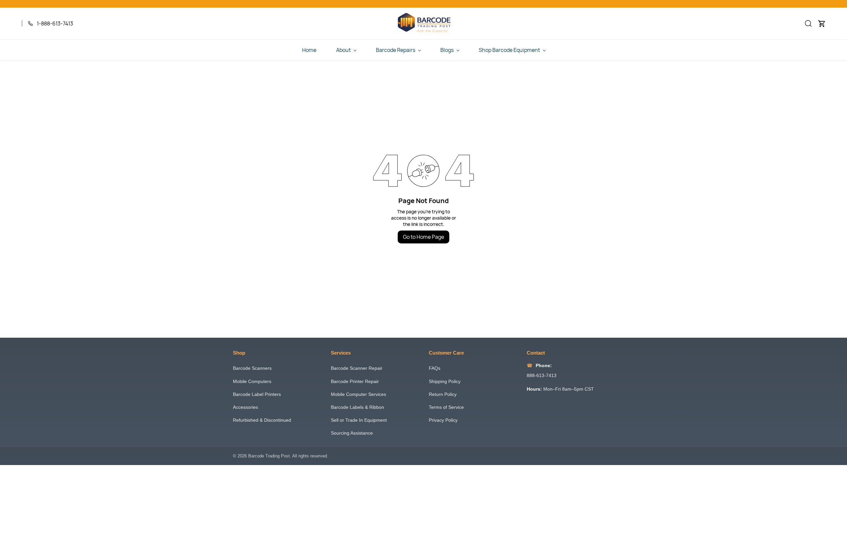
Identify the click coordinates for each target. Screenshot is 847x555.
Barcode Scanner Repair (356, 368)
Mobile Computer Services (358, 394)
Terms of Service (446, 407)
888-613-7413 (542, 375)
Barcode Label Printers (257, 394)
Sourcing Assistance (352, 433)
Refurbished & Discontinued (262, 420)
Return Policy (443, 394)
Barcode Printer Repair (355, 381)
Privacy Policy (443, 420)
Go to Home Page (423, 236)
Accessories (245, 407)
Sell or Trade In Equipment (359, 420)
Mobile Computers (252, 381)
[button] (808, 23)
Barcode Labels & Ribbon (357, 407)
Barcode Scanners (252, 368)
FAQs (434, 368)
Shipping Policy (445, 381)
